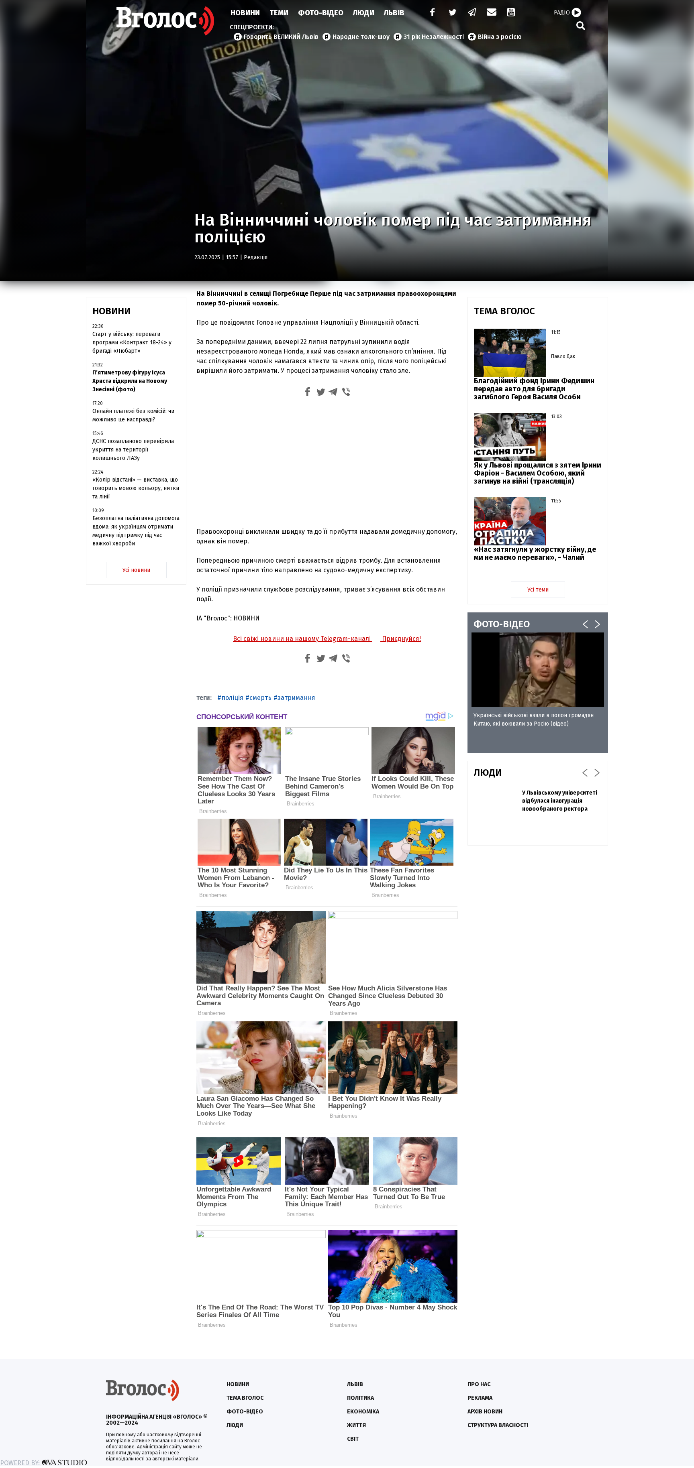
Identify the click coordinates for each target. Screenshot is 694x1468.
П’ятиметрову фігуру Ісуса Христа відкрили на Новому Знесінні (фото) (129, 381)
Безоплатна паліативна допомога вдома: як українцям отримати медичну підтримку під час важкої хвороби (136, 531)
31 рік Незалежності (434, 37)
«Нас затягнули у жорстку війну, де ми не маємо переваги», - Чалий (535, 553)
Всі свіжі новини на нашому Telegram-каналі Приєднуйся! (327, 639)
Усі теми (538, 589)
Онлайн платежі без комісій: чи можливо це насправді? (133, 415)
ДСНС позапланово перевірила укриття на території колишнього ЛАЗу (133, 450)
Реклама (479, 1398)
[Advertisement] (326, 461)
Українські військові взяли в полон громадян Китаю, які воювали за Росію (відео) (534, 719)
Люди (363, 12)
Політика (360, 1398)
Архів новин (484, 1411)
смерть (260, 697)
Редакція (255, 257)
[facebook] (430, 13)
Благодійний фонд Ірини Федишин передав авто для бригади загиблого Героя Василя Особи (534, 389)
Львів (394, 12)
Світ (353, 1438)
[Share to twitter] (320, 393)
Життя (356, 1425)
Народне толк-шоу (361, 37)
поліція (232, 697)
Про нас (478, 1384)
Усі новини (136, 570)
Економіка (363, 1411)
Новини (245, 12)
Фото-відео (245, 1411)
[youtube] (511, 13)
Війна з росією (500, 37)
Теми (278, 12)
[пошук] (580, 25)
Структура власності (497, 1425)
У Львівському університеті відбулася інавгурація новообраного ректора (559, 800)
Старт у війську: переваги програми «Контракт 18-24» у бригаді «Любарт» (131, 342)
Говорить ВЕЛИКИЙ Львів (281, 37)
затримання (296, 697)
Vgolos (165, 21)
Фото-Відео (320, 12)
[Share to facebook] (307, 393)
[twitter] (452, 13)
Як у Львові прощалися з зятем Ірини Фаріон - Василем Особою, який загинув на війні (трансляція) (537, 473)
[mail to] (491, 13)
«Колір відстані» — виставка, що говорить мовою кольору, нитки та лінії (135, 488)
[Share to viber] (346, 393)
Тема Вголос (245, 1398)
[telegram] (472, 13)
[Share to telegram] (333, 393)
